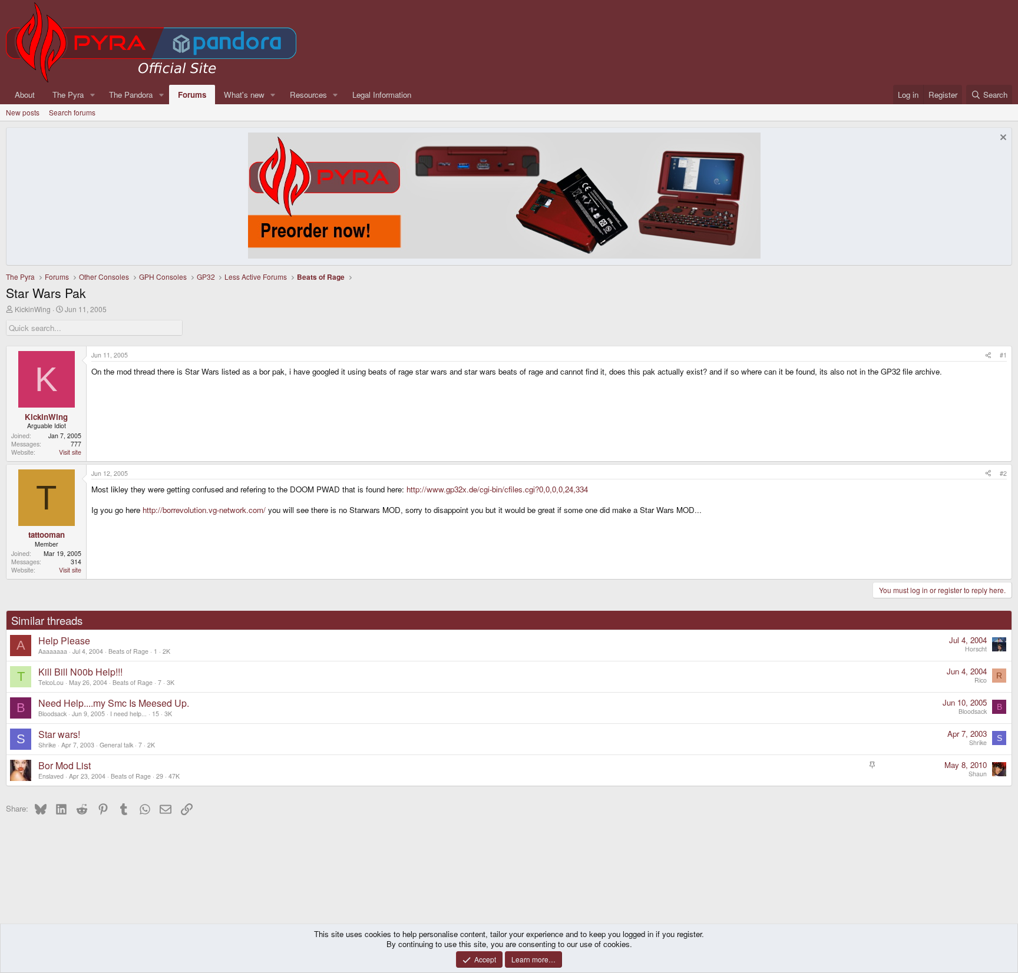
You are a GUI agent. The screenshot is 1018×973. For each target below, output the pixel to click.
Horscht (976, 648)
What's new (244, 94)
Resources (308, 94)
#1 (1003, 354)
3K (170, 682)
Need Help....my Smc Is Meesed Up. (113, 703)
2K (166, 651)
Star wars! (59, 734)
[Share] (988, 355)
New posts (22, 112)
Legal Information (381, 94)
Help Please (64, 640)
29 (159, 776)
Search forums (72, 112)
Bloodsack (52, 713)
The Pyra (68, 94)
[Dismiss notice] (1002, 139)
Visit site (70, 452)
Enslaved (51, 776)
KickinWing (33, 309)
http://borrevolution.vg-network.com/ (204, 509)
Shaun (978, 773)
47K (174, 776)
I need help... (128, 713)
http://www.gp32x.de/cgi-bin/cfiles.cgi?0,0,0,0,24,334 (497, 489)
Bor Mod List (64, 765)
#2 (1003, 473)
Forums (192, 94)
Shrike (47, 744)
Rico (980, 680)
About (25, 94)
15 (155, 713)
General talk (116, 744)
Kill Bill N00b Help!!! (80, 672)
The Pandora (131, 94)
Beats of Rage (128, 651)
